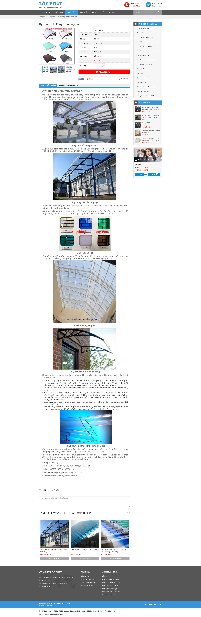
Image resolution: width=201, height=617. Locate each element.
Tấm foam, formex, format (146, 60)
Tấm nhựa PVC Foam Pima (111, 592)
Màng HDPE (146, 123)
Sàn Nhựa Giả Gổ (142, 82)
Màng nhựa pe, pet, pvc (110, 595)
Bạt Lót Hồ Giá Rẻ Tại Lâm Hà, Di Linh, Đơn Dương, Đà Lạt (150, 108)
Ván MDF (140, 33)
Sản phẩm (71, 12)
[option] (57, 46)
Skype (153, 174)
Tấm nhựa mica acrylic (144, 46)
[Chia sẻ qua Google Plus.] (90, 79)
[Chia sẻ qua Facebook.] (82, 79)
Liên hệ (112, 12)
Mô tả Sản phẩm (48, 85)
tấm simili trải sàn (143, 78)
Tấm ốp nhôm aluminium (145, 51)
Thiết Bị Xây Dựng (143, 28)
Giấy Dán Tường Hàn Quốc (146, 87)
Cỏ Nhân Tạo (141, 69)
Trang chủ (45, 12)
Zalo (140, 174)
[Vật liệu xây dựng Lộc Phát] (50, 4)
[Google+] (150, 604)
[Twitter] (155, 604)
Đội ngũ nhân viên (87, 585)
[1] (158, 12)
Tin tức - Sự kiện (98, 12)
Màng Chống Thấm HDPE (145, 96)
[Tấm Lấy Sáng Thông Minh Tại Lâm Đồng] (54, 534)
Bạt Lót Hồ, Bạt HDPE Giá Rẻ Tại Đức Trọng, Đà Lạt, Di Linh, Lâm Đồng (150, 116)
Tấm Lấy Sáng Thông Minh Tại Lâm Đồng (54, 549)
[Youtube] (160, 604)
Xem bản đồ (46, 586)
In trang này (125, 79)
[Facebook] (146, 604)
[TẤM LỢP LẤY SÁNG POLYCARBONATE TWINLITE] (115, 534)
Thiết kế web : (43, 606)
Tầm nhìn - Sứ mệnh (88, 579)
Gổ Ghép (140, 73)
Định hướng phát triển (88, 582)
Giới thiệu (59, 12)
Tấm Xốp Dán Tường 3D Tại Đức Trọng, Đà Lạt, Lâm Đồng (151, 139)
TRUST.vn (50, 606)
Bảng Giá (83, 12)
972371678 (45, 580)
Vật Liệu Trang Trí (143, 91)
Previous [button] (40, 46)
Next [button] (74, 46)
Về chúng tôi (85, 576)
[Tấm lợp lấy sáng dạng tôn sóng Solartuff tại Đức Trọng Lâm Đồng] (85, 534)
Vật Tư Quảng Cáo (143, 55)
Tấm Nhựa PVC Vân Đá (144, 64)
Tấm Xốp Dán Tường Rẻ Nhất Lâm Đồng (151, 131)
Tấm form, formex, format (111, 582)
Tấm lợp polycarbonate (110, 585)
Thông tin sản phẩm (68, 85)
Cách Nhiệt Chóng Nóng (145, 37)
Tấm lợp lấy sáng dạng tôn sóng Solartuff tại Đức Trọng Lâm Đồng (85, 550)
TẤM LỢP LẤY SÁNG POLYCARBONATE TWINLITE (114, 550)
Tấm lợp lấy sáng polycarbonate (147, 42)
